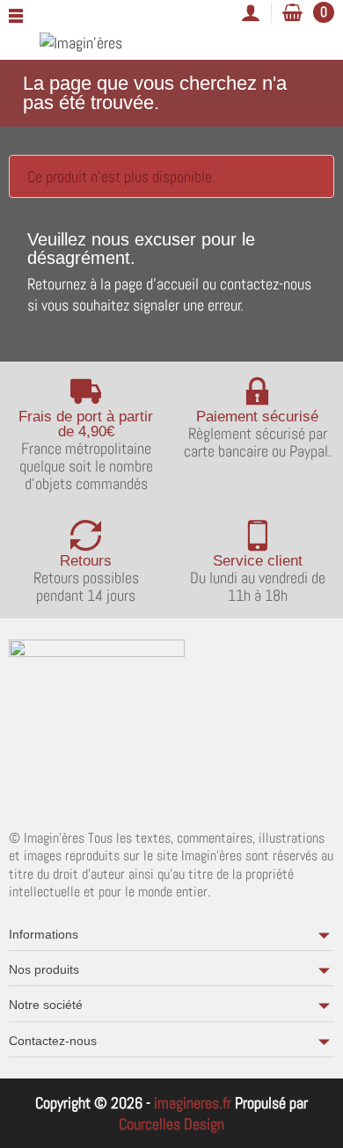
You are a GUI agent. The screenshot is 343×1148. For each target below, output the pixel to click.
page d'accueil (156, 284)
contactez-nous (265, 284)
